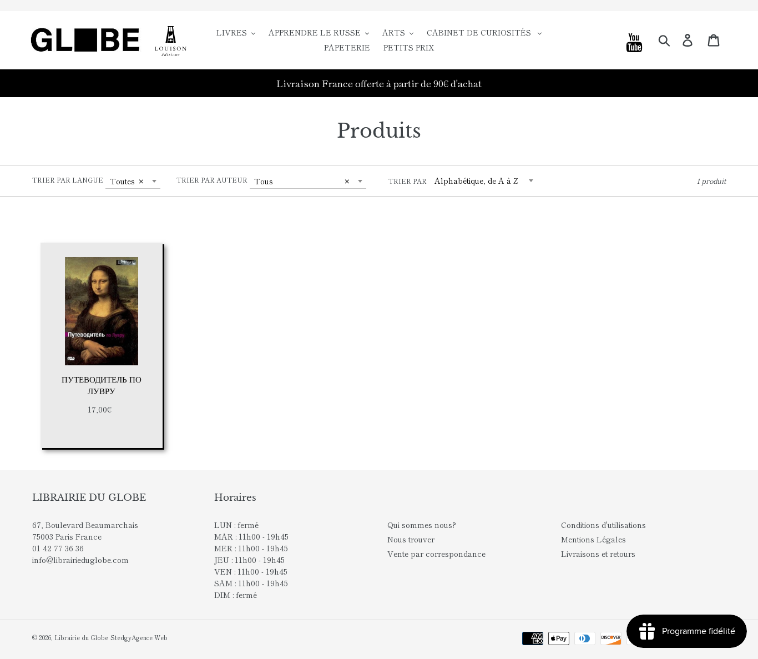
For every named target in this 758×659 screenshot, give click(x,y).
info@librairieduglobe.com (80, 559)
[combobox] (132, 181)
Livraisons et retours (598, 553)
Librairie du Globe (81, 637)
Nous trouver (410, 539)
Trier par (407, 180)
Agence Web (150, 637)
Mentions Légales (593, 539)
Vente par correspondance (436, 553)
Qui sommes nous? (421, 524)
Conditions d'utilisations (603, 524)
